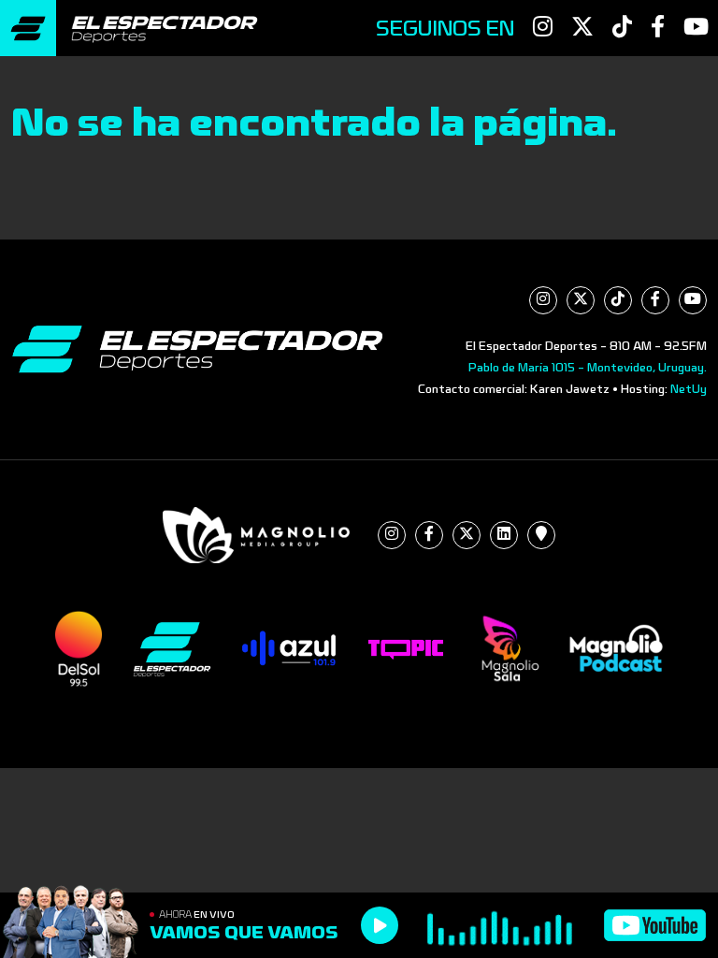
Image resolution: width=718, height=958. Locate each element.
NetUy (688, 389)
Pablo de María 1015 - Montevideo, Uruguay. (587, 367)
